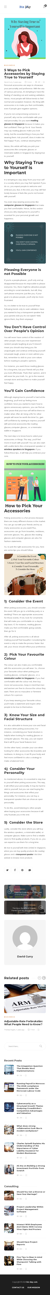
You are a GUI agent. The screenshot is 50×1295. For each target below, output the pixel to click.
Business (9, 65)
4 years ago (20, 1030)
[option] (25, 1007)
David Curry (8, 82)
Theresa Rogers (9, 1030)
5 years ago (17, 82)
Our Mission (33, 1287)
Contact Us (18, 1287)
